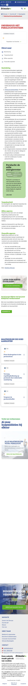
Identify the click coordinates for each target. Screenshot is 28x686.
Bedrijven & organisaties (8, 634)
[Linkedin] (7, 5)
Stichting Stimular (10, 268)
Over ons (4, 627)
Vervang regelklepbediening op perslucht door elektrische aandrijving (13, 377)
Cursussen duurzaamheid (9, 639)
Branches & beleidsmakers (9, 636)
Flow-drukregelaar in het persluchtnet (12, 355)
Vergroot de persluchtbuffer (9, 398)
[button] (24, 8)
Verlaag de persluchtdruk (11, 89)
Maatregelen (21, 14)
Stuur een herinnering (12, 286)
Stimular (5, 14)
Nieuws (4, 625)
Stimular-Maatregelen (8, 641)
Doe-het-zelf (13, 14)
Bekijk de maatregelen (14, 454)
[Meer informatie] (24, 355)
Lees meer (9, 194)
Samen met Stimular (7, 620)
